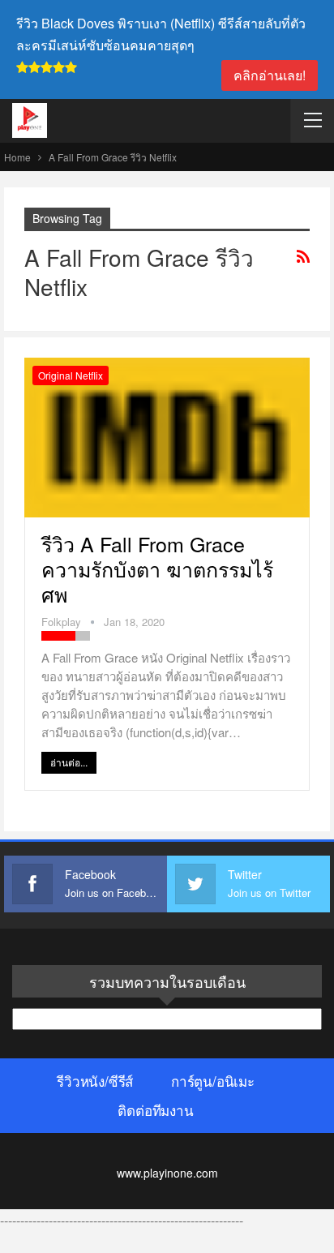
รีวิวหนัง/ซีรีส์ (95, 1081)
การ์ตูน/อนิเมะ (213, 1081)
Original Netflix (70, 375)
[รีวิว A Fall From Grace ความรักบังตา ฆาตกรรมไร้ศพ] (167, 437)
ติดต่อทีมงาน (155, 1110)
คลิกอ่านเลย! (269, 75)
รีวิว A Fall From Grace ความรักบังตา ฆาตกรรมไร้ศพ (157, 568)
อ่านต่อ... (69, 762)
